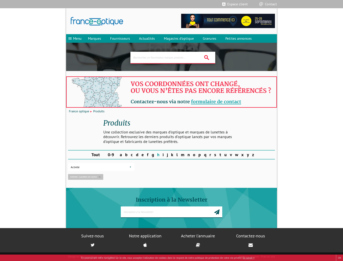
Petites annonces (238, 38)
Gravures (209, 38)
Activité (75, 167)
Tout (95, 154)
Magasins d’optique (179, 38)
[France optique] (119, 21)
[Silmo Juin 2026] (228, 27)
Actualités (147, 38)
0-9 (111, 154)
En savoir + (249, 257)
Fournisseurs (120, 38)
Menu (75, 38)
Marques (94, 38)
